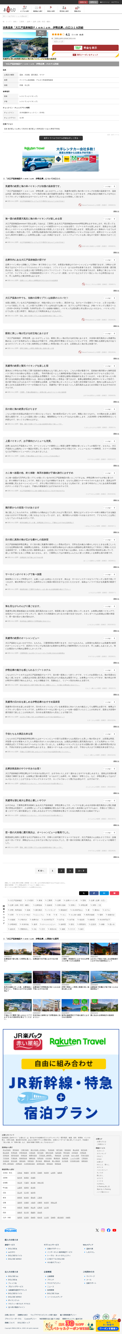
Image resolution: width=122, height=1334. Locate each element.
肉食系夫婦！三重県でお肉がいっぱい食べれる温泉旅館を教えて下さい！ (45, 589)
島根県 (26, 1208)
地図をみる (58, 41)
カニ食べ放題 (76, 915)
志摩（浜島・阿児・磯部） (20, 905)
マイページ (105, 2)
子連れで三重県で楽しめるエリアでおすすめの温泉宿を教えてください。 (45, 752)
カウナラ (100, 1178)
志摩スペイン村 (71, 900)
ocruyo (99, 1159)
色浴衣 (81, 920)
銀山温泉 (6, 1153)
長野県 (26, 1188)
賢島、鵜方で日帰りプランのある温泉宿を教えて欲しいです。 (41, 316)
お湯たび (100, 1162)
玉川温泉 (65, 1161)
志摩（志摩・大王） (98, 900)
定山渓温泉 (7, 1150)
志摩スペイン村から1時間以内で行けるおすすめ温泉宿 (39, 280)
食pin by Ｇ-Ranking (104, 1189)
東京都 (33, 1183)
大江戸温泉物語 (16, 900)
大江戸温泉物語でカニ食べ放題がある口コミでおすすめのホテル (42, 491)
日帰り (73, 905)
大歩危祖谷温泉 (29, 1164)
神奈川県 (40, 1183)
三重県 (49, 900)
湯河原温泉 (15, 1155)
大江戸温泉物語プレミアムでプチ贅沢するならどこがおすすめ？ (42, 201)
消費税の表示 (23, 1315)
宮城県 (39, 1173)
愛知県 (33, 1198)
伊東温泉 (24, 1155)
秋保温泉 (68, 1150)
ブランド (50, 1279)
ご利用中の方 (88, 1271)
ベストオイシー (102, 1170)
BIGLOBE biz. (13, 1276)
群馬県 (26, 1178)
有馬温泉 (40, 1158)
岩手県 (33, 1173)
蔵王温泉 (84, 1150)
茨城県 (33, 1178)
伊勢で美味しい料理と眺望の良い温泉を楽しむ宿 (37, 348)
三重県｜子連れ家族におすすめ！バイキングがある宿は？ (40, 456)
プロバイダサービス (15, 1286)
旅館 (63, 929)
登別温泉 (16, 1150)
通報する (116, 211)
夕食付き (23, 920)
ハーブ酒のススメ (103, 1192)
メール (88, 1279)
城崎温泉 (32, 1158)
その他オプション (54, 1262)
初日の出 (53, 929)
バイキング (51, 910)
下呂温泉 (6, 1158)
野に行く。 (101, 1175)
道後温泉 (65, 1158)
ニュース (50, 1286)
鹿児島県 (60, 1217)
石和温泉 (6, 1155)
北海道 (19, 1173)
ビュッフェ (39, 915)
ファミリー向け (24, 915)
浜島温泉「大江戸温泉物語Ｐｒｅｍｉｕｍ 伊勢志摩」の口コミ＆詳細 (43, 27)
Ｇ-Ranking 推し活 (103, 1186)
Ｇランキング (101, 1153)
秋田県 (46, 1173)
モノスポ (100, 1173)
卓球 (11, 915)
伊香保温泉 (23, 1153)
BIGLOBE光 (12, 1248)
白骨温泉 (75, 1153)
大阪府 (33, 1203)
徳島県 (19, 1213)
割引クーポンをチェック (87, 55)
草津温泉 (14, 1153)
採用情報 (50, 1290)
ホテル (107, 910)
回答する (83, 2)
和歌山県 (54, 1203)
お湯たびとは (101, 1141)
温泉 (28, 910)
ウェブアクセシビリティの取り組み (43, 1315)
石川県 (26, 1193)
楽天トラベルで (61, 138)
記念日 (93, 924)
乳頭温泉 (51, 1150)
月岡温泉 (83, 1153)
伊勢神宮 (13, 924)
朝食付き (111, 915)
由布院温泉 (41, 1164)
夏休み (97, 910)
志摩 (59, 900)
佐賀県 (26, 1217)
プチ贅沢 (30, 900)
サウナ (72, 929)
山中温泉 (66, 1155)
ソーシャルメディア (54, 1297)
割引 (72, 924)
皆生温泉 (14, 1161)
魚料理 (63, 924)
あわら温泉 (75, 1155)
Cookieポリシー (30, 1319)
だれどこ (100, 1156)
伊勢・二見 (97, 905)
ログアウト (115, 2)
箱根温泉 (84, 1161)
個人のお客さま (11, 1239)
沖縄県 (68, 1217)
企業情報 (47, 1271)
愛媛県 (33, 1213)
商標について (10, 1322)
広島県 (39, 1208)
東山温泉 (76, 1150)
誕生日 (12, 929)
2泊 (35, 929)
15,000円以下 (49, 920)
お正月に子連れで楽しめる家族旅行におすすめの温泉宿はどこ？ (42, 717)
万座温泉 (32, 1153)
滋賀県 (19, 1203)
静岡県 (19, 1198)
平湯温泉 (14, 1158)
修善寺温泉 (33, 1155)
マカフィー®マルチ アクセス (19, 1303)
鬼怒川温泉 (49, 1153)
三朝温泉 (84, 1158)
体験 (102, 924)
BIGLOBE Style (53, 1293)
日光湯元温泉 (74, 1161)
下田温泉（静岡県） (46, 1155)
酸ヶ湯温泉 (56, 1161)
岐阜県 (26, 1198)
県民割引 (82, 924)
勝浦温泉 (57, 1158)
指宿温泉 (58, 1164)
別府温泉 (31, 1161)
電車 (101, 915)
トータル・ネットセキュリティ (59, 1255)
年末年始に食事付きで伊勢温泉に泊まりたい (35, 621)
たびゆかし (101, 1184)
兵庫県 (39, 1203)
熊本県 (39, 1217)
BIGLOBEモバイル (15, 1255)
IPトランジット (14, 1300)
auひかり (11, 1252)
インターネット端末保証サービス (59, 1252)
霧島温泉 (47, 1161)
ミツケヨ (100, 1181)
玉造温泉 (6, 1161)
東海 (40, 900)
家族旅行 (64, 910)
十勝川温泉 (25, 1150)
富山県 (19, 1193)
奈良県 (46, 1203)
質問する (93, 2)
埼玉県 (19, 1183)
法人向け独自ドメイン (16, 1307)
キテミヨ (100, 1167)
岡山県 (33, 1208)
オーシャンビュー (49, 924)
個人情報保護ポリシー (68, 1315)
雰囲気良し (24, 929)
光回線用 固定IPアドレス (17, 1290)
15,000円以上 (77, 910)
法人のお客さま (11, 1271)
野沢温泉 (67, 1153)
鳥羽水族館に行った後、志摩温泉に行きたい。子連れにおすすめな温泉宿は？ (47, 522)
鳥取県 (19, 1208)
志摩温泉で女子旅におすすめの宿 (31, 557)
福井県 (33, 1193)
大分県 (46, 1217)
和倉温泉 (58, 1155)
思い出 (112, 924)
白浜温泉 (49, 1158)
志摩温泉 (38, 905)
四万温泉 (40, 1153)
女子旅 (71, 920)
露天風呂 (38, 910)
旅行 (82, 929)
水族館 (12, 920)
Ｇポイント (101, 1151)
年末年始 (25, 924)
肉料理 (92, 920)
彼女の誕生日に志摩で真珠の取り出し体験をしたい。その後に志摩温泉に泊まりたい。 (50, 685)
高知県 (39, 1213)
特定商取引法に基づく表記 (50, 1319)
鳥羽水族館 (90, 915)
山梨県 (19, 1188)
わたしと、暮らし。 (104, 1164)
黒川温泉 (39, 1161)
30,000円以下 (105, 920)
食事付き (35, 920)
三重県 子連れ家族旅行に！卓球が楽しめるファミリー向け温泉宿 (43, 392)
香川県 (26, 1213)
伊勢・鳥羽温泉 (16, 910)
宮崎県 (53, 1217)
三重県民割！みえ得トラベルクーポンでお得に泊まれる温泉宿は (42, 653)
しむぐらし (90, 1252)
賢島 (84, 900)
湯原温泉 (22, 1161)
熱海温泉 (50, 1164)
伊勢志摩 (84, 905)
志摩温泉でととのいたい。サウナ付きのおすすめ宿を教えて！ (41, 783)
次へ (80, 871)
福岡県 (19, 1217)
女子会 (61, 920)
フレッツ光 (12, 1283)
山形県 (53, 1173)
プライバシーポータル (13, 1319)
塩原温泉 (58, 1153)
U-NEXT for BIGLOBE (56, 1259)
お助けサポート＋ (54, 1248)
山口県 (46, 1208)
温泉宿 (49, 905)
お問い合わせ (10, 1315)
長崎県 (33, 1217)
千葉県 (26, 1183)
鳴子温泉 (59, 1150)
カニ (64, 915)
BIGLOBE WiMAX (15, 1259)
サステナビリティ (54, 1283)
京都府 (26, 1203)
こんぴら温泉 (74, 1158)
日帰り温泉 (61, 905)
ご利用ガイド (101, 1144)
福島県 (59, 1173)
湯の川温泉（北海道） (38, 1150)
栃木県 (19, 1178)
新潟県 (33, 1188)
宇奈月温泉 (85, 1155)
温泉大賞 (89, 1248)
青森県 (26, 1173)
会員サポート (91, 1283)
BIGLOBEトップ (24, 1322)
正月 (43, 929)
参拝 (35, 924)
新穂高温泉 (23, 1158)
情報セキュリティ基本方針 (72, 1319)
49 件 (81, 35)
